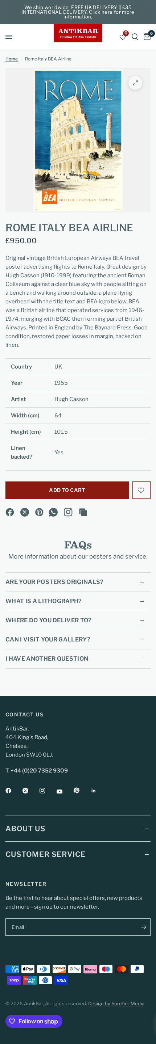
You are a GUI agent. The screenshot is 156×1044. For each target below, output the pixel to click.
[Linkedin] (99, 791)
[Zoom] (135, 83)
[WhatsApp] (53, 512)
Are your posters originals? (54, 581)
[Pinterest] (39, 512)
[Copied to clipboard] (83, 512)
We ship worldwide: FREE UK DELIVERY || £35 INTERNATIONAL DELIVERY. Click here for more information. (78, 12)
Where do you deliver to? (48, 620)
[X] (24, 512)
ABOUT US (25, 828)
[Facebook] (9, 512)
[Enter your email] (143, 927)
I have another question (46, 658)
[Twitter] (30, 791)
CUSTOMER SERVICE (45, 854)
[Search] (135, 37)
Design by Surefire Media (116, 1003)
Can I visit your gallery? (47, 639)
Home (11, 59)
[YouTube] (65, 791)
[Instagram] (68, 512)
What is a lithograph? (43, 601)
